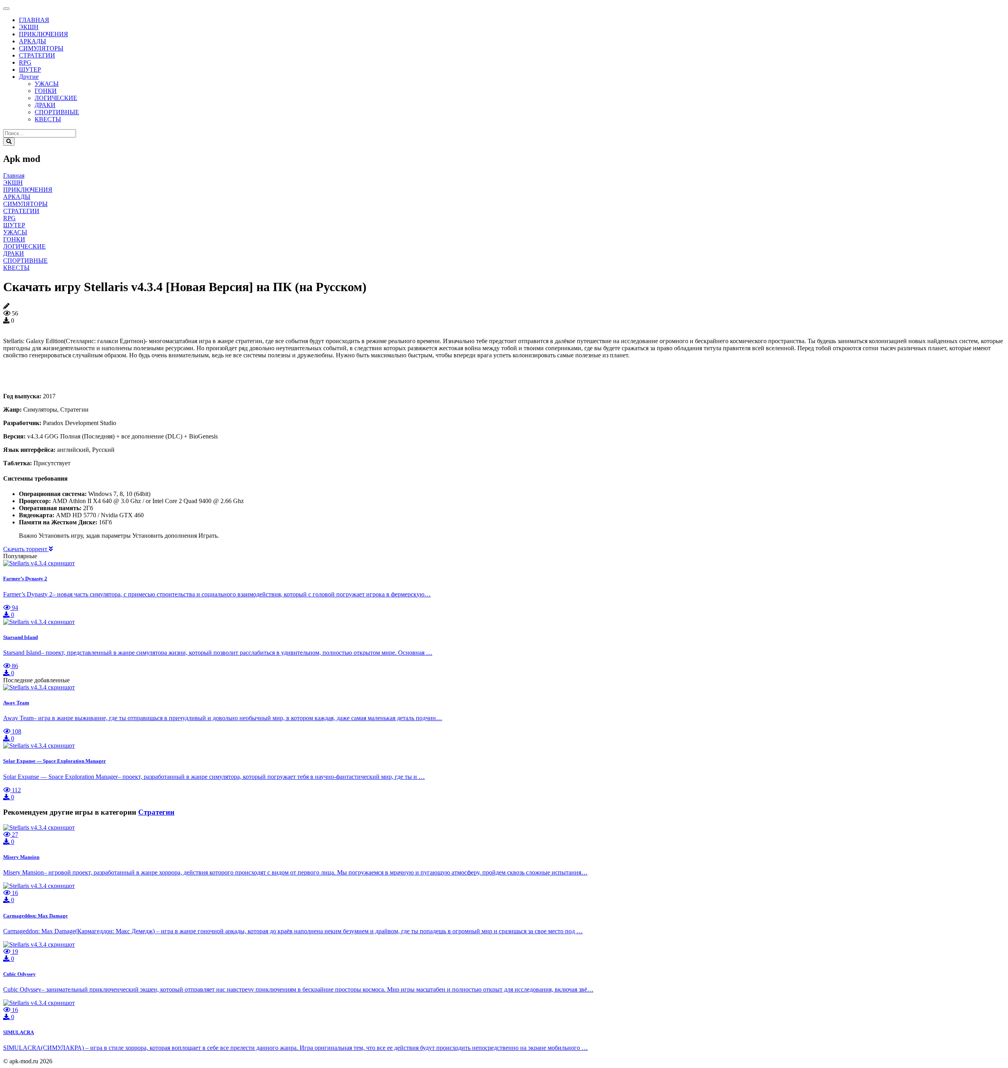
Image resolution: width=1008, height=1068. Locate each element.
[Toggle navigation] (6, 8)
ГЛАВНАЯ (34, 20)
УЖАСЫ (47, 83)
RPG (25, 62)
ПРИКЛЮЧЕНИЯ (43, 34)
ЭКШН (29, 27)
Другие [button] (29, 76)
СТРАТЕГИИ (37, 55)
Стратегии (156, 812)
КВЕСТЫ (48, 119)
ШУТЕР (30, 69)
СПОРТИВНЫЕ (57, 112)
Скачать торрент (26, 549)
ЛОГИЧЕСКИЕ (56, 98)
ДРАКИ (45, 105)
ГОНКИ (46, 90)
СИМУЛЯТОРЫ (41, 48)
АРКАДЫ (32, 41)
